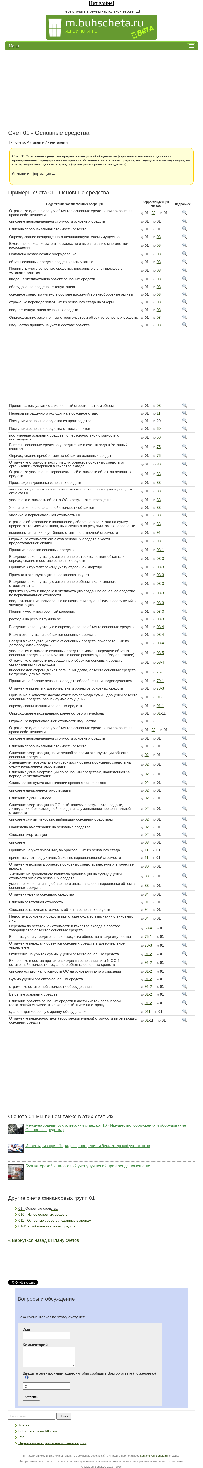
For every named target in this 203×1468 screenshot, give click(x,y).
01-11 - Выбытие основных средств (46, 1226)
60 (159, 429)
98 (159, 541)
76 (159, 456)
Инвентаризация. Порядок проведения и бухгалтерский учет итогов (87, 1146)
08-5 (160, 653)
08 (159, 245)
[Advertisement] (101, 89)
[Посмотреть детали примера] (182, 214)
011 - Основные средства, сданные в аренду (54, 1220)
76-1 (160, 672)
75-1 (148, 937)
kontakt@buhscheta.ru (154, 1455)
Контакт (24, 1425)
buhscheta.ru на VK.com (37, 1431)
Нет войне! (101, 3)
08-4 (160, 627)
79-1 (160, 681)
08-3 (160, 559)
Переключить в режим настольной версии (99, 11)
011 (147, 1012)
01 (159, 713)
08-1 (160, 550)
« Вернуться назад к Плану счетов (43, 1240)
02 (147, 755)
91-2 (148, 954)
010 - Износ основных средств (42, 1214)
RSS (21, 1437)
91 (159, 533)
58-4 (160, 662)
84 (147, 894)
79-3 (160, 688)
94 (147, 910)
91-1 (160, 697)
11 (158, 413)
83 (159, 474)
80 (159, 464)
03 (153, 213)
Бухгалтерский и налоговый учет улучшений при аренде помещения (88, 1166)
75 (159, 447)
